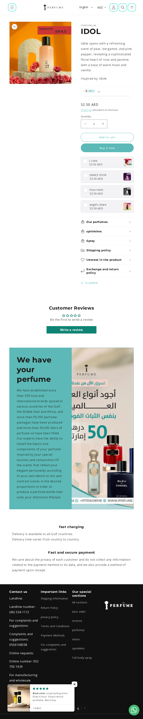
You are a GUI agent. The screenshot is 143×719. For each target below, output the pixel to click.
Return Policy (49, 607)
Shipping (86, 110)
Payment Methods (53, 635)
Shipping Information (54, 598)
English (83, 7)
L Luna (93, 160)
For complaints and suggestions (53, 647)
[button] (12, 7)
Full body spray (82, 657)
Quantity (86, 116)
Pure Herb (96, 189)
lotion (76, 639)
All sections (79, 602)
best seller (79, 611)
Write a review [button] (71, 330)
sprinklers (78, 648)
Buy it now (107, 148)
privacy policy (49, 617)
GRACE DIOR (98, 175)
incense (77, 620)
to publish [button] (91, 283)
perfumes (78, 630)
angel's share (98, 204)
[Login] (113, 7)
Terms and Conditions (55, 626)
